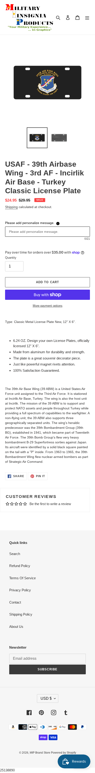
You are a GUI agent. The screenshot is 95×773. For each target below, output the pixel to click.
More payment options (47, 305)
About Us (16, 627)
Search (14, 554)
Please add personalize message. (29, 223)
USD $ (46, 698)
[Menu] (87, 17)
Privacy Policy (20, 590)
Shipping (11, 207)
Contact (15, 602)
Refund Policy (19, 566)
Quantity (10, 257)
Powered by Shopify (63, 752)
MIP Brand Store (40, 752)
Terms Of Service (22, 578)
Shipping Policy (20, 614)
